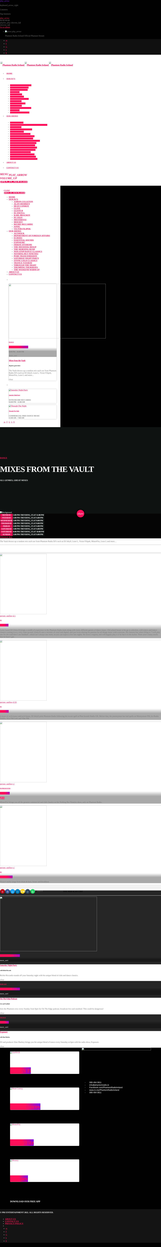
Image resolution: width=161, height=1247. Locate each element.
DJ (1, 620)
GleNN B (4, 625)
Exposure (4, 1022)
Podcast (3, 984)
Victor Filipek (6, 877)
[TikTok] (6, 47)
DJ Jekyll (4, 711)
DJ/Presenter (5, 788)
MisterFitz (5, 793)
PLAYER (14, 182)
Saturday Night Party (14, 395)
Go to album (5, 27)
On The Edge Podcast (10, 989)
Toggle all (6, 537)
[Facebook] (6, 53)
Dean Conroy (25, 1106)
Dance (11, 342)
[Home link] (37, 65)
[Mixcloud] (6, 50)
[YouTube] (6, 40)
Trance (3, 1017)
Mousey (19, 1178)
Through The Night (14, 411)
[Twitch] (6, 44)
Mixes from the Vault (18, 347)
